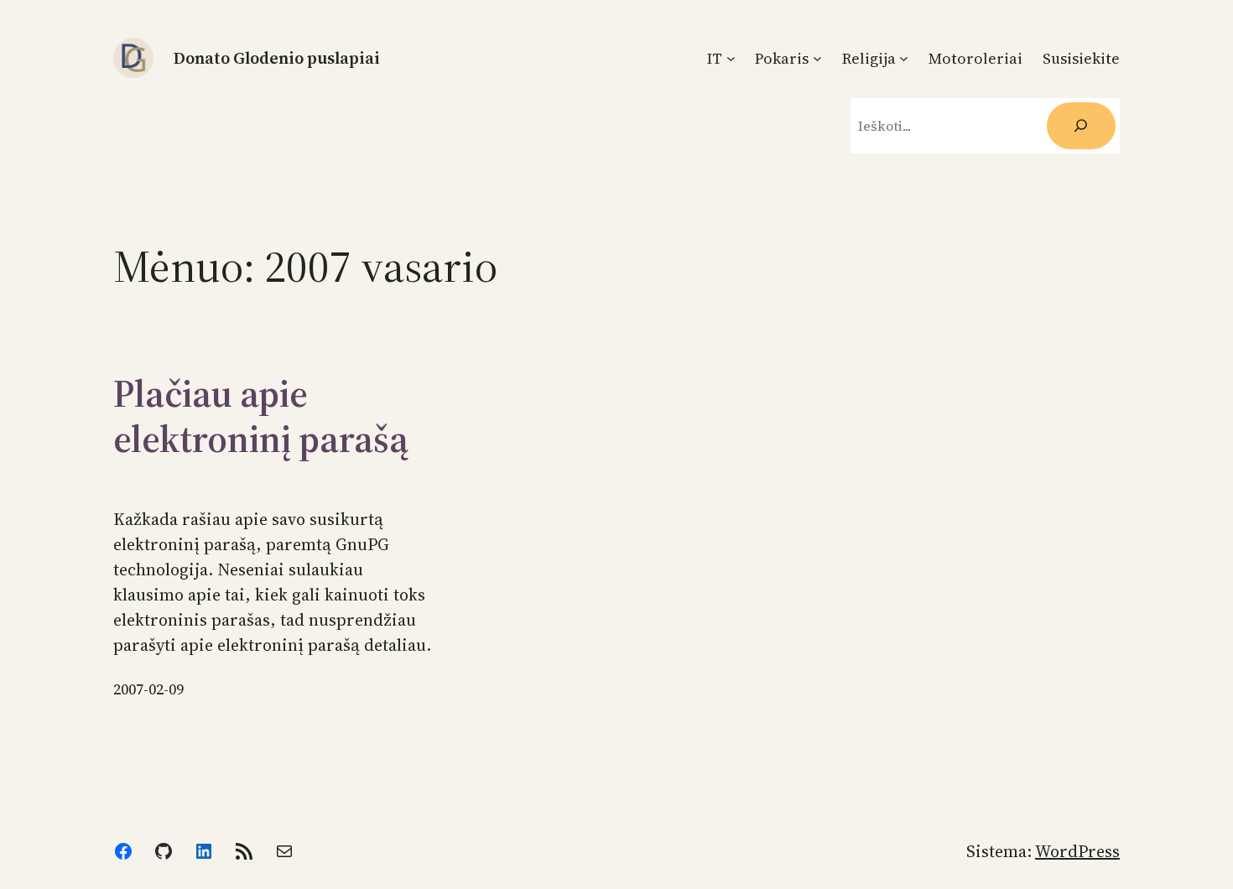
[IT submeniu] (731, 58)
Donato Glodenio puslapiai (277, 58)
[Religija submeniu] (903, 58)
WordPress (1077, 851)
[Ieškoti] (1081, 125)
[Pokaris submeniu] (817, 58)
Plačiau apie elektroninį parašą (260, 416)
